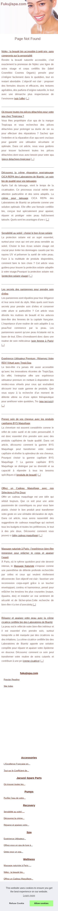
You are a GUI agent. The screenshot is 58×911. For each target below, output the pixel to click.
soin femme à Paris (42, 341)
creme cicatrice (31, 661)
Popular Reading (11, 679)
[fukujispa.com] (29, 17)
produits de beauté (26, 475)
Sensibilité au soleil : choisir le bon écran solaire (26, 233)
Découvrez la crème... (14, 818)
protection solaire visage (15, 276)
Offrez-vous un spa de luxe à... (18, 845)
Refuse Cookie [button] (16, 903)
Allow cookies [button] (41, 903)
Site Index (8, 686)
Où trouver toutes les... (14, 784)
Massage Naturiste (24, 566)
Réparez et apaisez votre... (16, 825)
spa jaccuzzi (46, 401)
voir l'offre (20, 98)
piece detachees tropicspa (16, 159)
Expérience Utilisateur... (15, 838)
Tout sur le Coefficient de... (16, 770)
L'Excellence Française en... (17, 764)
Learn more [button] (29, 895)
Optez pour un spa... (13, 852)
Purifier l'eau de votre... (15, 798)
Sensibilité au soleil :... (14, 811)
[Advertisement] (29, 723)
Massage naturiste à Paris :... (17, 865)
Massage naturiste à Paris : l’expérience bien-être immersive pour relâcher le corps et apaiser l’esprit (27, 553)
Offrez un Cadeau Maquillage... (18, 878)
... (27, 98)
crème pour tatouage (14, 198)
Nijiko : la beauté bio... (14, 872)
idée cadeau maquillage (25, 535)
